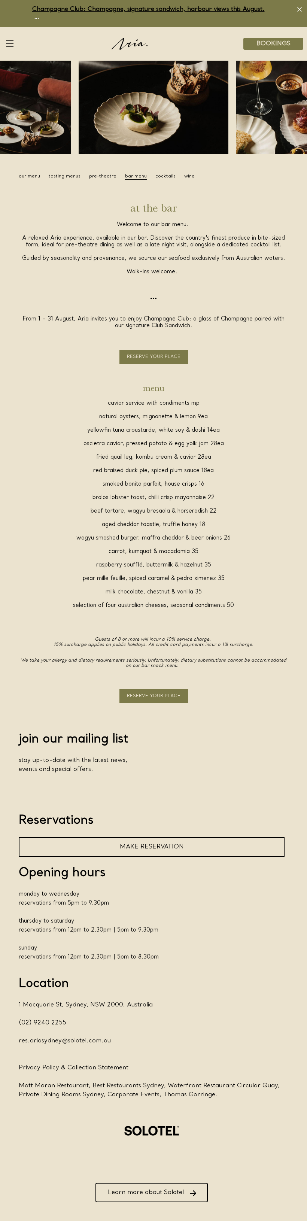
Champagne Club (166, 319)
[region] (153, 176)
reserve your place (153, 356)
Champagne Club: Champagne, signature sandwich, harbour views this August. (148, 9)
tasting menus (64, 176)
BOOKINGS (273, 43)
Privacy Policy (39, 1067)
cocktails (165, 176)
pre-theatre (102, 176)
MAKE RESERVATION (152, 847)
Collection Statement (97, 1067)
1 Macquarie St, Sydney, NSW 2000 (71, 1005)
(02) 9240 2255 (42, 1023)
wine (189, 176)
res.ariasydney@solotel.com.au (65, 1041)
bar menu (136, 176)
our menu (29, 176)
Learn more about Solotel (146, 1192)
